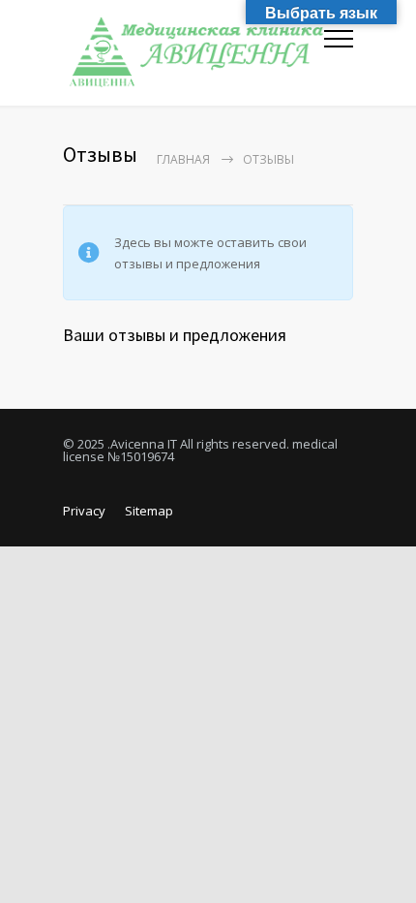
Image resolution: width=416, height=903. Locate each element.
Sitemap (149, 510)
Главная (183, 159)
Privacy (84, 510)
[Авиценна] (193, 52)
